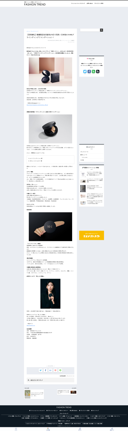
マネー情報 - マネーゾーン (114, 416)
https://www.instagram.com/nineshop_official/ (37, 105)
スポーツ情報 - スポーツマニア (98, 416)
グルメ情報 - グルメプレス (15, 416)
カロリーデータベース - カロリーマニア (36, 423)
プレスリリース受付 (98, 3)
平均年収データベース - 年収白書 (54, 423)
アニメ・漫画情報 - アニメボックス (49, 416)
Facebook (89, 73)
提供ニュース (83, 154)
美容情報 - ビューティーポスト (82, 416)
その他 (82, 160)
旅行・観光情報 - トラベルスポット (30, 418)
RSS (97, 73)
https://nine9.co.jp (31, 325)
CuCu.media (84, 157)
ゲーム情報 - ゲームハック (66, 416)
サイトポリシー (64, 410)
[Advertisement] (64, 17)
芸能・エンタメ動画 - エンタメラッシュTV (97, 418)
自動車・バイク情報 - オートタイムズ (49, 418)
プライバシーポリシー (53, 410)
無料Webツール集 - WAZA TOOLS (73, 423)
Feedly (93, 73)
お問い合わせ (90, 3)
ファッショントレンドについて (78, 3)
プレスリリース (70, 376)
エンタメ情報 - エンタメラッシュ (31, 416)
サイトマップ (96, 410)
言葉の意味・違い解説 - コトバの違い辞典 (92, 423)
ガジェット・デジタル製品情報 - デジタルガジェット (73, 418)
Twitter (85, 73)
